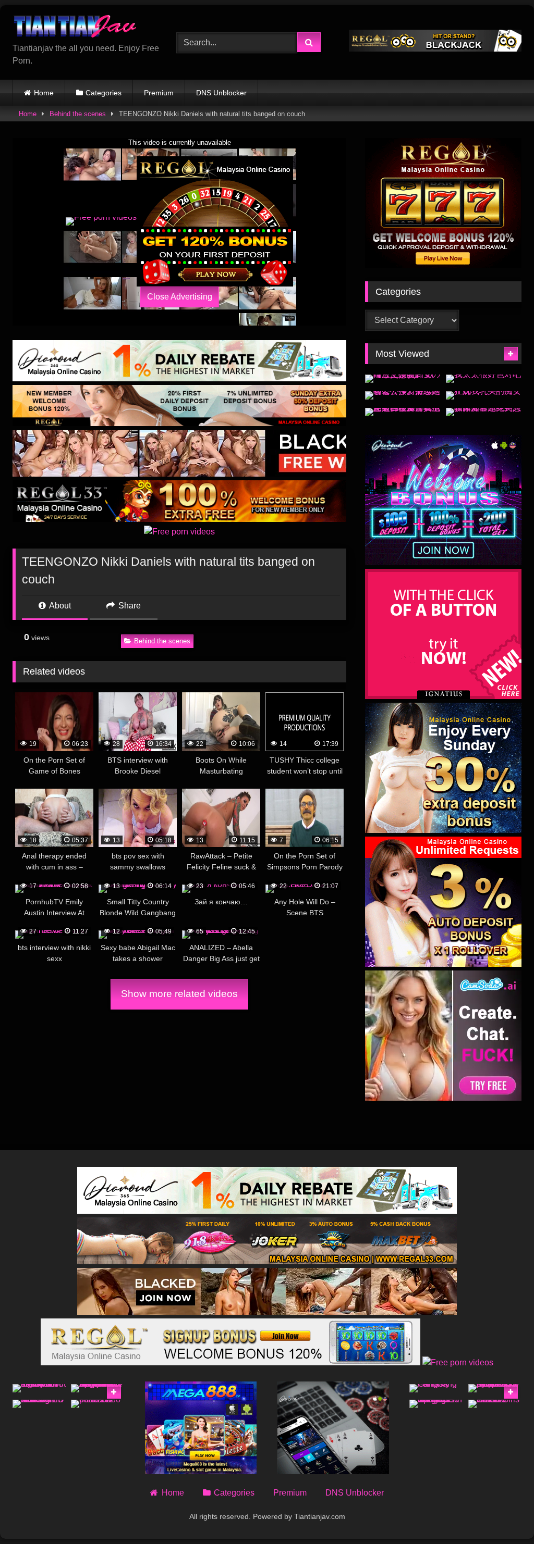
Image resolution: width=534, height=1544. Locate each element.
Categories (104, 93)
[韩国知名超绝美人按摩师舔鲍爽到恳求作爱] (483, 412)
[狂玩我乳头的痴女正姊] (483, 395)
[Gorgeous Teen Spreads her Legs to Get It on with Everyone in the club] (436, 1404)
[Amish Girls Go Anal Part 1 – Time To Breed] (494, 1404)
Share (128, 605)
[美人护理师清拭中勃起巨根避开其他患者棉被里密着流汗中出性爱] (403, 412)
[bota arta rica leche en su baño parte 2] (97, 1404)
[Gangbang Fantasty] (436, 1388)
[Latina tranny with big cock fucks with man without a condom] (39, 1388)
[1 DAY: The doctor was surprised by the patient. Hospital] (494, 1388)
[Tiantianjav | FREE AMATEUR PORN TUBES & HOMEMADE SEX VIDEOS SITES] (82, 28)
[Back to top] (501, 1513)
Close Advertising (179, 296)
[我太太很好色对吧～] (483, 379)
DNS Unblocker (221, 93)
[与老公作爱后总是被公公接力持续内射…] (403, 395)
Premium (159, 93)
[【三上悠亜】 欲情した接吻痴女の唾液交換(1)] (403, 379)
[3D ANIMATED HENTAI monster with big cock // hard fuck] (39, 1404)
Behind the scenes (78, 114)
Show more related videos (179, 993)
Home (44, 93)
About (59, 605)
